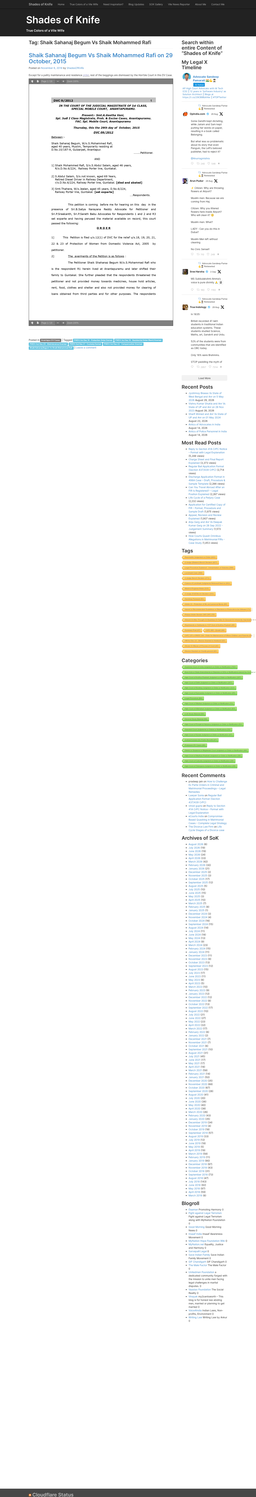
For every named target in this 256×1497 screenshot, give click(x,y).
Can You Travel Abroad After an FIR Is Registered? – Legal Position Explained (206, 491)
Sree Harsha (197, 271)
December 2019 (198, 1122)
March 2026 (195, 861)
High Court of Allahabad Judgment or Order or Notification (210, 709)
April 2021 (194, 1066)
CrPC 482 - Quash (215, 630)
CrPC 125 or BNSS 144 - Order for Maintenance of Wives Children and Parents (218, 635)
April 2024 (194, 941)
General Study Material (196, 719)
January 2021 (196, 1077)
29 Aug (214, 114)
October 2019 (196, 1129)
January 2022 (196, 1035)
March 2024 (195, 945)
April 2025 (194, 899)
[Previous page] (32, 81)
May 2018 (194, 1188)
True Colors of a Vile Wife (84, 4)
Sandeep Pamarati (194, 599)
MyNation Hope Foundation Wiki (207, 1240)
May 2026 (194, 854)
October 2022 (196, 1004)
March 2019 (195, 1153)
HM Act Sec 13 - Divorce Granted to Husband (205, 641)
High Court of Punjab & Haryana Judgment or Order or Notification (213, 724)
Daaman (193, 1209)
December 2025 (198, 871)
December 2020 (198, 1080)
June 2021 (194, 1059)
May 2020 (194, 1104)
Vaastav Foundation (200, 1289)
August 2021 (196, 1052)
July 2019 (194, 1139)
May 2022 (194, 1021)
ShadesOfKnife (75, 67)
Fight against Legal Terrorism (205, 1212)
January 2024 (196, 951)
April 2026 (194, 858)
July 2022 (194, 1014)
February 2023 (197, 990)
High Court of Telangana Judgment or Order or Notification (210, 766)
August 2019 (196, 1136)
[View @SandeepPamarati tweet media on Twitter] (221, 282)
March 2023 (195, 986)
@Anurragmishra (200, 158)
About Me (200, 4)
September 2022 (198, 1007)
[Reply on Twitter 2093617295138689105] (193, 164)
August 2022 (196, 1011)
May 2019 (194, 1146)
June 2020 (195, 1101)
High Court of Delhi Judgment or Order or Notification (208, 683)
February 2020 (197, 1115)
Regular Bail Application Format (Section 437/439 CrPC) (205, 799)
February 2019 (197, 1157)
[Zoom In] (63, 81)
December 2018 (198, 1164)
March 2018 (195, 1195)
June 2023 (195, 976)
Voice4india (195, 1310)
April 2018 (194, 1191)
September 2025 (198, 882)
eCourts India (196, 816)
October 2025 (197, 878)
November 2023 (198, 958)
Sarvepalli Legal (198, 1251)
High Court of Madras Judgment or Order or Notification (209, 703)
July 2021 (194, 1056)
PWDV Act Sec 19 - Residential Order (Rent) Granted (138, 340)
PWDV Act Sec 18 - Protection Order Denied (93, 340)
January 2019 (196, 1160)
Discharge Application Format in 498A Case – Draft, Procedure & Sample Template (207, 480)
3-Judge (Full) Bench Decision (199, 594)
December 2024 (198, 913)
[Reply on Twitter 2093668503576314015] (193, 367)
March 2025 (195, 903)
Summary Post (192, 630)
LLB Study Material (194, 714)
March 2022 (195, 1028)
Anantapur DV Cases (50, 340)
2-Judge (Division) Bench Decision (201, 562)
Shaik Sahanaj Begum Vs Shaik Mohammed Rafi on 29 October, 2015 (101, 58)
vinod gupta (195, 805)
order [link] (86, 75)
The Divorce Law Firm (201, 826)
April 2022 (194, 1025)
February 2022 (197, 1031)
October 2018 (196, 1171)
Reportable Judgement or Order (200, 557)
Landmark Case (193, 573)
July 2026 (194, 847)
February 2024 (197, 948)
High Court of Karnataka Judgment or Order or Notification (210, 693)
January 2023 (196, 993)
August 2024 (196, 927)
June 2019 (195, 1143)
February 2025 (197, 906)
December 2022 (198, 997)
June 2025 (195, 892)
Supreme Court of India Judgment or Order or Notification (210, 667)
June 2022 (195, 1018)
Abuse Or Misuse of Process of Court (201, 646)
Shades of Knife (41, 4)
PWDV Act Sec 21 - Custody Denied (85, 344)
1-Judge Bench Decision (197, 578)
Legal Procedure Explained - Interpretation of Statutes (209, 568)
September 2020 (198, 1091)
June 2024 (195, 934)
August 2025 (196, 885)
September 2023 (198, 965)
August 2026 (196, 844)
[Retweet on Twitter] (199, 105)
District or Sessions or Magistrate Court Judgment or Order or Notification (216, 750)
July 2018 (194, 1181)
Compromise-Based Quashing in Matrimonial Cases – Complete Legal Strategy (208, 820)
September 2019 (198, 1132)
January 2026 (196, 868)
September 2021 (198, 1049)
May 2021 (194, 1063)
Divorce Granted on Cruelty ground (201, 651)
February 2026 (197, 865)
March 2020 (195, 1111)
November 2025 (198, 875)
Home (61, 4)
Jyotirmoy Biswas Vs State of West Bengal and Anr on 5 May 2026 (206, 397)
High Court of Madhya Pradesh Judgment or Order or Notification (213, 756)
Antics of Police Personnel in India (208, 431)
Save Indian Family (199, 1254)
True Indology (198, 307)
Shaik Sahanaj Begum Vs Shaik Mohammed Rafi (51, 348)
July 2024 (194, 931)
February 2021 (197, 1073)
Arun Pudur (197, 180)
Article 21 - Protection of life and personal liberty (206, 604)
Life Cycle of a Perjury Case (204, 497)
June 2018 (195, 1184)
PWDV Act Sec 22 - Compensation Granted (123, 344)
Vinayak (193, 1296)
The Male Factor (198, 1265)
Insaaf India (195, 1233)
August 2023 (196, 969)
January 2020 (196, 1118)
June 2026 (195, 851)
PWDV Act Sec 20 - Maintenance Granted (48, 344)
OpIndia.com (197, 113)
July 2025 (194, 889)
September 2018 (198, 1174)
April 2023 (194, 983)
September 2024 (198, 924)
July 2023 (194, 972)
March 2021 (195, 1070)
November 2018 (198, 1167)
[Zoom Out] (57, 81)
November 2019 (198, 1125)
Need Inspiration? (113, 4)
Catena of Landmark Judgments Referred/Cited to (207, 583)
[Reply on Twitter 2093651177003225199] (193, 254)
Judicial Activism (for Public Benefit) (201, 740)
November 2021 (198, 1042)
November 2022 (198, 1000)
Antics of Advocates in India (204, 424)
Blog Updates (136, 4)
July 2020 (194, 1098)
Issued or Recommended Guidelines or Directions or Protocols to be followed (217, 609)
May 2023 (194, 979)
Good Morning (197, 1226)
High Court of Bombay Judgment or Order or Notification (209, 688)
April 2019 (194, 1150)
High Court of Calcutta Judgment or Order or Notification (209, 761)
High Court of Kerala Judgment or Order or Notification (208, 735)
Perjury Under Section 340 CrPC (200, 615)
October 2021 (196, 1045)
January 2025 (196, 910)
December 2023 (198, 955)
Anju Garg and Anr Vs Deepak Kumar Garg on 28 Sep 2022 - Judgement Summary (206, 525)
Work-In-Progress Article (197, 588)
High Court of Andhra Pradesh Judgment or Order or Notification (213, 677)
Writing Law (195, 1317)
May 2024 (194, 938)
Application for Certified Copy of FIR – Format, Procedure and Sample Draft (207, 508)
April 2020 (194, 1108)
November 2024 (198, 917)
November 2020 (198, 1084)
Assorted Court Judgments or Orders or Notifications (207, 730)
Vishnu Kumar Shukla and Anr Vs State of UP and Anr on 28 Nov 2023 (207, 407)
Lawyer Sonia (196, 795)
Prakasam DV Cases (195, 745)
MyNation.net (196, 1244)
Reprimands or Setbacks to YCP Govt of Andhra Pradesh (210, 625)
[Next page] (37, 81)
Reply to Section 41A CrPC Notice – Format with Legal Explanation (207, 809)
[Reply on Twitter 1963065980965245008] (193, 290)
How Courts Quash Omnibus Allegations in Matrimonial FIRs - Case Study (207, 539)
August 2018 (196, 1178)
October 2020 (197, 1087)
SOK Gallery (156, 4)
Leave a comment (86, 347)
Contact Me (217, 4)
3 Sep (213, 271)
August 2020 (196, 1094)
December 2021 (198, 1038)
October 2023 (197, 962)
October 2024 (197, 920)
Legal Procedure (193, 698)
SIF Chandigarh (197, 1261)
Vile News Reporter (179, 4)
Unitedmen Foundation (201, 1272)
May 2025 (194, 896)
